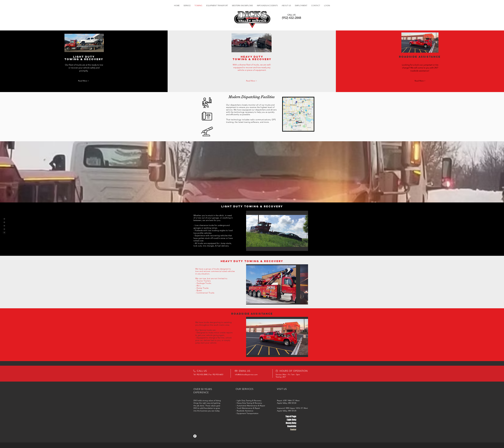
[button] (277, 337)
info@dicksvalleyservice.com (246, 374)
